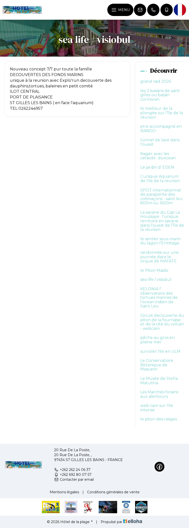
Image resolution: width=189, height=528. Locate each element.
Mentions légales (64, 492)
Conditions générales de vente (113, 492)
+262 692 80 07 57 (76, 474)
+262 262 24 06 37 (75, 469)
